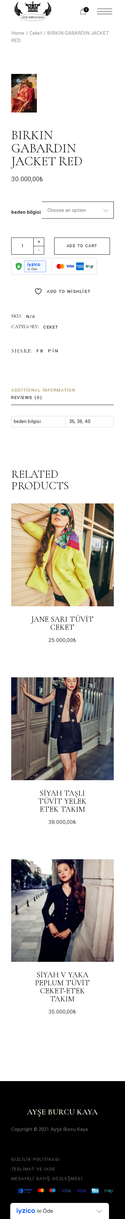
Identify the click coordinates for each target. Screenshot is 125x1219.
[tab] (43, 390)
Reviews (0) (26, 397)
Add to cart (82, 246)
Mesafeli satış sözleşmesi (47, 1179)
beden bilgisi (26, 212)
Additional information (43, 390)
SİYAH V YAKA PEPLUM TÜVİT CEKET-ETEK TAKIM (62, 987)
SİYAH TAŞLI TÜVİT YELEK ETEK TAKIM (62, 801)
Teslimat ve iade (33, 1169)
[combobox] (78, 210)
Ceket (50, 327)
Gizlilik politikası (35, 1159)
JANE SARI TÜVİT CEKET (62, 623)
